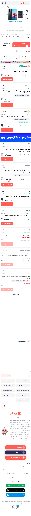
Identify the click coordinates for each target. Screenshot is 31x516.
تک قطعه (28, 210)
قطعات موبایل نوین (25, 229)
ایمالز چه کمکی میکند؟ (25, 466)
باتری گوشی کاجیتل (23, 400)
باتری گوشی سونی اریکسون (23, 390)
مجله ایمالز (12, 466)
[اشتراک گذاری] (27, 18)
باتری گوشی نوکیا (23, 395)
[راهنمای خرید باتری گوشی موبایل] (27, 14)
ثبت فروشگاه (27, 473)
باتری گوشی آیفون (8, 380)
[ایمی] (5, 431)
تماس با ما (12, 477)
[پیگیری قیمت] (27, 11)
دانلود (16, 481)
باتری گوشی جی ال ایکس (23, 385)
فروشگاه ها (27, 470)
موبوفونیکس (27, 165)
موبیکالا (23, 66)
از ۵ (2, 40)
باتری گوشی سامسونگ (8, 385)
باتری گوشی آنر (23, 380)
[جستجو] (2, 3)
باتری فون (28, 270)
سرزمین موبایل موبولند (25, 250)
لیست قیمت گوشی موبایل (8, 470)
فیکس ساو (27, 144)
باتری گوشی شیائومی (7, 390)
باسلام (25, 111)
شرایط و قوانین (11, 473)
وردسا (28, 191)
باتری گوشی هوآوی (8, 395)
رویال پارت (27, 85)
